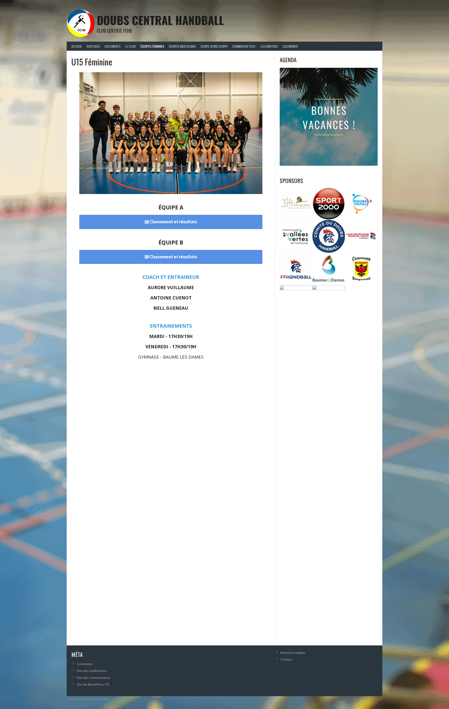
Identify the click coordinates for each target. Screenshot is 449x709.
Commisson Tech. (244, 46)
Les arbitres (269, 46)
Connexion (85, 664)
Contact (286, 659)
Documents (112, 46)
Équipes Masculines (182, 46)
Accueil (76, 46)
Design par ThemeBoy (367, 699)
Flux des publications (92, 671)
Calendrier (290, 46)
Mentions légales (292, 653)
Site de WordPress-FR (93, 684)
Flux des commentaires (93, 678)
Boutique (93, 46)
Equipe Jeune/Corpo (214, 46)
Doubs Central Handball (160, 20)
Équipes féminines (152, 46)
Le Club (130, 46)
